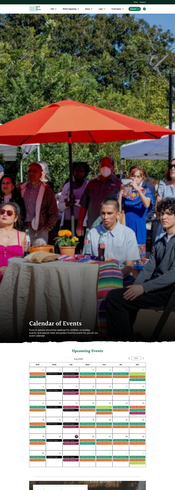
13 (110, 403)
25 (76, 436)
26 (43, 370)
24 (60, 436)
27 (60, 370)
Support (143, 2)
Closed (56, 373)
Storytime (73, 376)
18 (76, 420)
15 (143, 403)
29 (93, 370)
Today (136, 358)
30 (110, 370)
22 (143, 420)
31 (126, 370)
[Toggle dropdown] (56, 9)
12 (93, 403)
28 (76, 370)
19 (93, 420)
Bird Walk (105, 407)
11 (76, 403)
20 (110, 420)
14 (126, 403)
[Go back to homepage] (35, 9)
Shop (136, 2)
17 (60, 420)
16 (43, 420)
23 (43, 436)
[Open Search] (144, 8)
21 (126, 420)
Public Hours (39, 376)
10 (60, 403)
